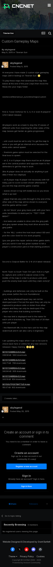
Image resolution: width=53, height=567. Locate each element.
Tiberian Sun (21, 52)
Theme (12, 556)
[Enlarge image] (39, 75)
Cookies (41, 556)
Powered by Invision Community (26, 563)
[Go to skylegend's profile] (5, 65)
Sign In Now (26, 486)
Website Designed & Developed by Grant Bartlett (26, 541)
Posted (19, 66)
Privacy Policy (27, 556)
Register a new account (26, 466)
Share (13, 504)
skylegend (10, 49)
